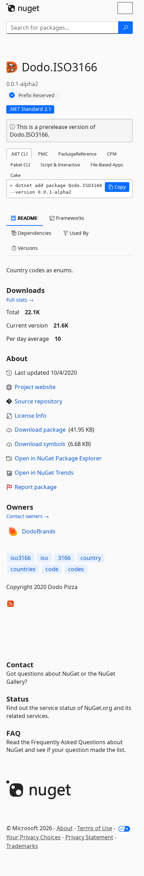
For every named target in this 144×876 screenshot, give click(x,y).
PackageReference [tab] (77, 154)
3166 (64, 558)
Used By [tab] (78, 233)
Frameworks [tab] (69, 218)
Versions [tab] (27, 248)
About (65, 828)
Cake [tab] (15, 175)
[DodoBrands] (13, 531)
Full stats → (20, 299)
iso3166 (20, 558)
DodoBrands (39, 531)
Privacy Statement (89, 837)
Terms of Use (94, 828)
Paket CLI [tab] (20, 164)
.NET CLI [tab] (19, 154)
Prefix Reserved (37, 95)
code (51, 569)
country (90, 558)
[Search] (125, 27)
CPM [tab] (112, 154)
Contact (20, 664)
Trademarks (22, 846)
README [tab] (27, 218)
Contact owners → (27, 516)
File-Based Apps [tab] (107, 164)
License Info (30, 415)
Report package (36, 487)
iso (44, 558)
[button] (117, 187)
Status (17, 699)
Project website (35, 387)
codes (76, 569)
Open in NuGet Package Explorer (58, 458)
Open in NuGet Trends (44, 472)
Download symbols (40, 444)
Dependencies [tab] (33, 233)
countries (23, 569)
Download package (40, 429)
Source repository (38, 401)
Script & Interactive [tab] (60, 164)
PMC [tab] (43, 154)
